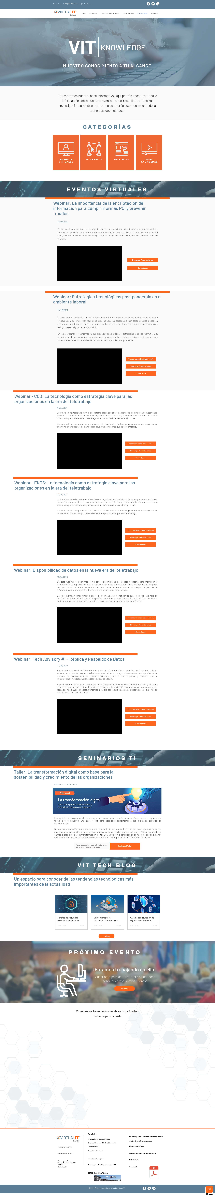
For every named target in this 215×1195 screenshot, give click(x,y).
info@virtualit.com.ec (85, 4)
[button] (124, 988)
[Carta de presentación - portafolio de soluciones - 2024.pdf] (154, 1172)
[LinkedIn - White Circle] (157, 3)
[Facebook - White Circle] (148, 3)
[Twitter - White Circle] (153, 3)
